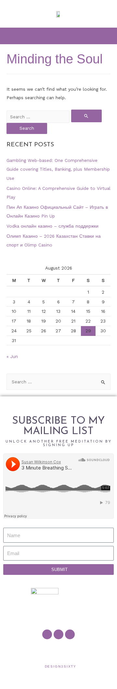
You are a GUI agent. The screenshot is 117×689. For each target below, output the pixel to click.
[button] (58, 35)
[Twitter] (58, 634)
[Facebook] (47, 634)
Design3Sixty (61, 666)
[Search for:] (54, 116)
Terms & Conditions (92, 650)
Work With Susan (23, 650)
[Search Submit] (86, 116)
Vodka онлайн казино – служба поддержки (52, 226)
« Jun (12, 356)
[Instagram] (70, 634)
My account (54, 650)
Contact (40, 650)
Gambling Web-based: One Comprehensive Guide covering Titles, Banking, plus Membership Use (58, 169)
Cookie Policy (71, 650)
